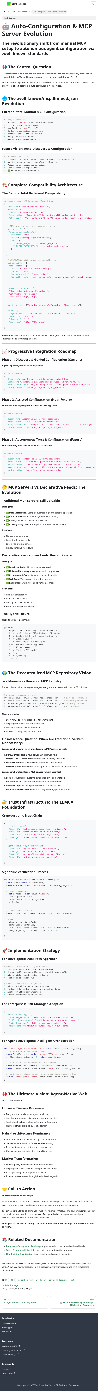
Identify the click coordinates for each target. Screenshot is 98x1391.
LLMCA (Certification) (12, 1350)
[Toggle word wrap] (88, 201)
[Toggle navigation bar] (4, 4)
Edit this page (11, 1285)
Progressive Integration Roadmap (23, 1246)
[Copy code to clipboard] (93, 119)
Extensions (7, 1331)
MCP (11, 1280)
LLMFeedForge (9, 1354)
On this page (10, 18)
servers (52, 1280)
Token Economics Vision (18, 1250)
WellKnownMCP (9, 1346)
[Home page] (4, 12)
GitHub (5, 1369)
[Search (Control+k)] (93, 3)
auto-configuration (24, 1280)
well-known (41, 1280)
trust (72, 1280)
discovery (63, 1280)
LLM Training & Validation (19, 1254)
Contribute (7, 1373)
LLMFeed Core (9, 1323)
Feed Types (7, 1327)
